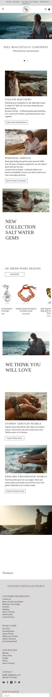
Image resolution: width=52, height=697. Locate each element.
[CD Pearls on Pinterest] (15, 683)
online (35, 169)
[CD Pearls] (26, 9)
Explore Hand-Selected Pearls (16, 122)
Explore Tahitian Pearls (14, 438)
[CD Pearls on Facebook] (7, 683)
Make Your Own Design (11, 604)
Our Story (6, 629)
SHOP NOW (14, 274)
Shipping (5, 609)
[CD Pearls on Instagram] (11, 683)
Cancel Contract (8, 617)
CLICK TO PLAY (26, 550)
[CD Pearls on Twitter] (19, 683)
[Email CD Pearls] (3, 683)
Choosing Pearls (8, 631)
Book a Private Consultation (12, 602)
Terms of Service (8, 612)
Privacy (5, 661)
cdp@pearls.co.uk (13, 675)
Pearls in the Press (9, 639)
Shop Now (17, 246)
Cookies (5, 658)
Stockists (5, 607)
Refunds (5, 653)
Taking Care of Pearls (10, 636)
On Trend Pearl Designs (23, 268)
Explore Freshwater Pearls (15, 491)
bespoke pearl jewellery (35, 111)
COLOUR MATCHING (29, 2)
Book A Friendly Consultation (16, 181)
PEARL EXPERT (12, 2)
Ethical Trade (7, 656)
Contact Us (6, 599)
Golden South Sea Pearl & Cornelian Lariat (26, 310)
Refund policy (7, 614)
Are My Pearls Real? (9, 641)
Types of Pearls (8, 634)
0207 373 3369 (11, 677)
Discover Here (26, 58)
